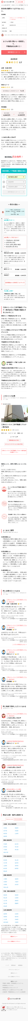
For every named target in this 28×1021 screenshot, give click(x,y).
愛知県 (5, 871)
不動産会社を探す (9, 819)
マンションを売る (18, 819)
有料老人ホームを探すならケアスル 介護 (12, 989)
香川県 (5, 903)
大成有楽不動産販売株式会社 (15, 741)
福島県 (5, 836)
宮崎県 (16, 919)
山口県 (5, 900)
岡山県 (5, 898)
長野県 (16, 865)
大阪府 (16, 881)
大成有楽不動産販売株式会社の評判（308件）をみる (15, 759)
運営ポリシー (14, 936)
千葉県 (5, 849)
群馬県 (5, 847)
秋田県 (5, 833)
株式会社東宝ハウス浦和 (14, 789)
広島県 (16, 898)
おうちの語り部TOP (6, 5)
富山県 (16, 860)
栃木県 (16, 844)
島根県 (16, 895)
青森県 (16, 828)
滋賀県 (16, 879)
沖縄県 (16, 922)
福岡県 (5, 914)
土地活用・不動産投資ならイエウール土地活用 (13, 992)
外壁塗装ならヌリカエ (7, 985)
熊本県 (16, 916)
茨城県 (5, 844)
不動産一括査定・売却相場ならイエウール (12, 983)
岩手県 (5, 830)
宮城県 (16, 830)
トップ (7, 965)
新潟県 (5, 860)
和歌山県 (6, 887)
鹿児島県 (6, 922)
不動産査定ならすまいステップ (10, 987)
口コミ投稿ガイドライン (14, 941)
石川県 (5, 863)
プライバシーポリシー (14, 969)
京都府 (5, 881)
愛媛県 (16, 903)
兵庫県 (5, 884)
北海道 (5, 828)
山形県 (16, 833)
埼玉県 (16, 847)
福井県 (16, 863)
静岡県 (16, 868)
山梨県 (5, 865)
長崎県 (5, 916)
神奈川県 (6, 852)
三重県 (5, 879)
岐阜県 (5, 868)
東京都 (16, 849)
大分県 (5, 919)
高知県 (5, 906)
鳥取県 (5, 895)
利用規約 (20, 965)
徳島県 (16, 900)
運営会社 (13, 965)
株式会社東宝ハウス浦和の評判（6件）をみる (16, 807)
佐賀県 (16, 914)
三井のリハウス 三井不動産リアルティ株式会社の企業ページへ (14, 451)
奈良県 (16, 884)
